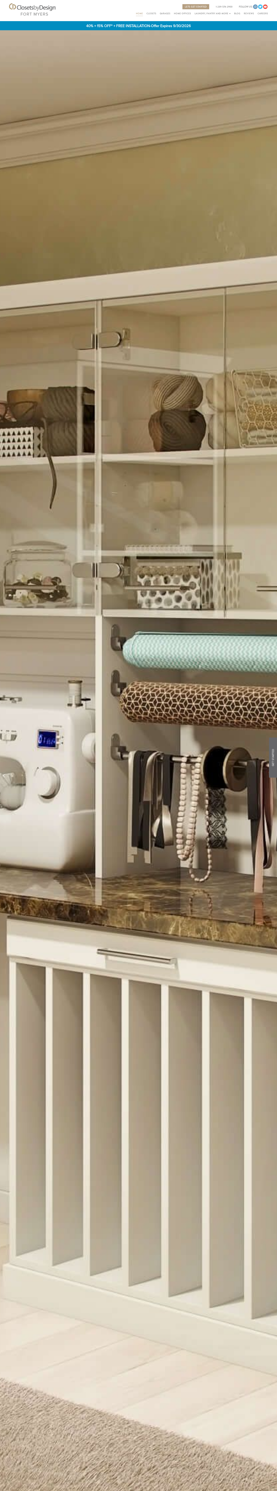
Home (139, 13)
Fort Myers (34, 14)
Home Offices (182, 13)
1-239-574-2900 (224, 6)
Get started (273, 757)
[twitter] (260, 6)
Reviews (249, 13)
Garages (165, 13)
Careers (263, 13)
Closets (151, 13)
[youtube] (265, 6)
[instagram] (255, 6)
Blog (237, 13)
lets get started (196, 6)
